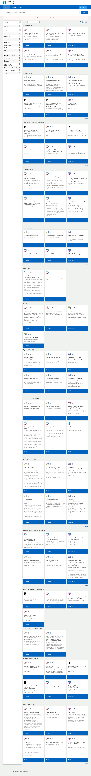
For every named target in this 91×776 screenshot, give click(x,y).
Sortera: (25, 22)
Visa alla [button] (86, 69)
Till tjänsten (26, 45)
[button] (20, 22)
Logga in (83, 7)
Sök (84, 12)
